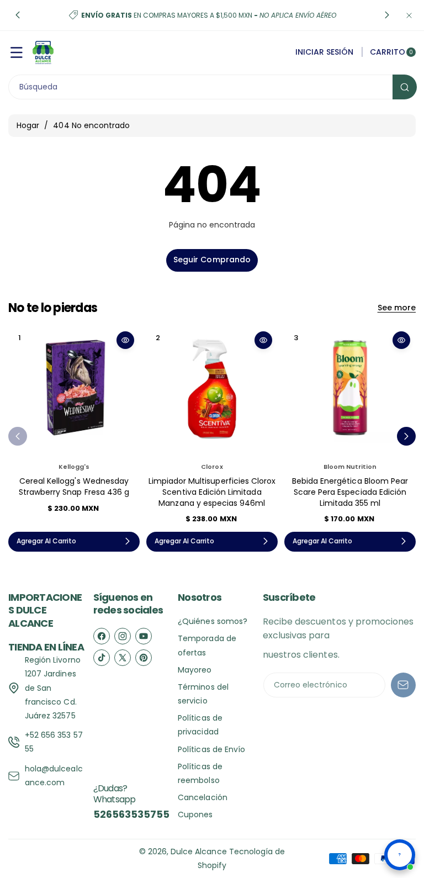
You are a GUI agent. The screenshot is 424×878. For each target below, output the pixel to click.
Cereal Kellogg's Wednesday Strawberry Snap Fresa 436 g (74, 486)
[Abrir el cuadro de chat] (399, 854)
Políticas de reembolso (200, 773)
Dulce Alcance (199, 851)
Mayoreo (194, 669)
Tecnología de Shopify (241, 858)
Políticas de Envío (211, 749)
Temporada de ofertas (207, 645)
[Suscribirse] (403, 685)
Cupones (195, 814)
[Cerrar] (409, 15)
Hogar (28, 125)
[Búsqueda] (405, 87)
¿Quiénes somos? (212, 621)
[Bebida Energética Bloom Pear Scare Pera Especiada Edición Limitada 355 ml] (350, 391)
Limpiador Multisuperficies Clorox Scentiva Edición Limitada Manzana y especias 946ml (212, 491)
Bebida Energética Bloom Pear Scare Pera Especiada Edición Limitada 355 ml (350, 491)
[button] (17, 15)
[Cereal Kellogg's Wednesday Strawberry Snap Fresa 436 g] (74, 391)
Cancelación (202, 797)
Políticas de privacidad (200, 724)
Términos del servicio (203, 693)
